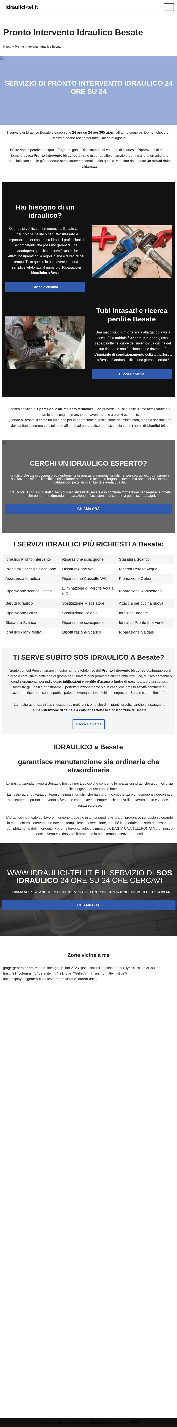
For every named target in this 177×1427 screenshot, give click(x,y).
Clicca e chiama (45, 287)
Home (7, 46)
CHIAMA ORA (88, 509)
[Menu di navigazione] (169, 7)
